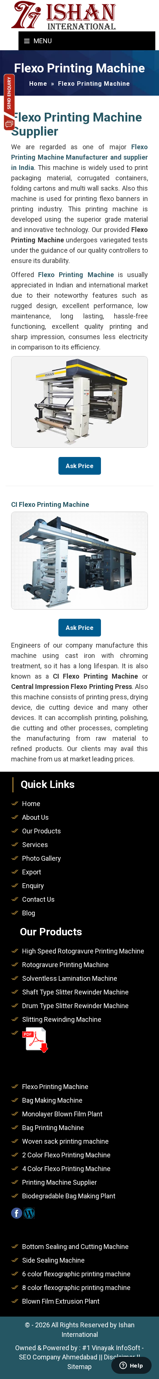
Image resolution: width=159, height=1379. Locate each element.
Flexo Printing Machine (55, 1086)
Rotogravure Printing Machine (65, 965)
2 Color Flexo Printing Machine (66, 1155)
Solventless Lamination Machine (69, 978)
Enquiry (33, 886)
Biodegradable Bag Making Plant (68, 1196)
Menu (42, 41)
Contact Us (38, 899)
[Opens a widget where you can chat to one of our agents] (131, 1366)
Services (35, 845)
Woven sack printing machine (65, 1141)
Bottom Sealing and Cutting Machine (75, 1246)
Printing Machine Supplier (59, 1182)
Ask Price (80, 466)
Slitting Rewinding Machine (61, 1019)
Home (31, 804)
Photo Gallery (41, 858)
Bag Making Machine (52, 1100)
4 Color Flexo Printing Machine (66, 1169)
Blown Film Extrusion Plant (60, 1301)
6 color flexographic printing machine (76, 1274)
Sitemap (79, 1367)
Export (31, 872)
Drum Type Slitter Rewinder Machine (75, 1006)
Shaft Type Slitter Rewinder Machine (75, 992)
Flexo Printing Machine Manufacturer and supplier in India (79, 157)
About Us (35, 817)
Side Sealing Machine (53, 1260)
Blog (28, 913)
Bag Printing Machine (53, 1127)
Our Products (41, 831)
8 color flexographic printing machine (76, 1287)
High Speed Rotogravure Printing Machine (83, 951)
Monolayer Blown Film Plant (62, 1114)
